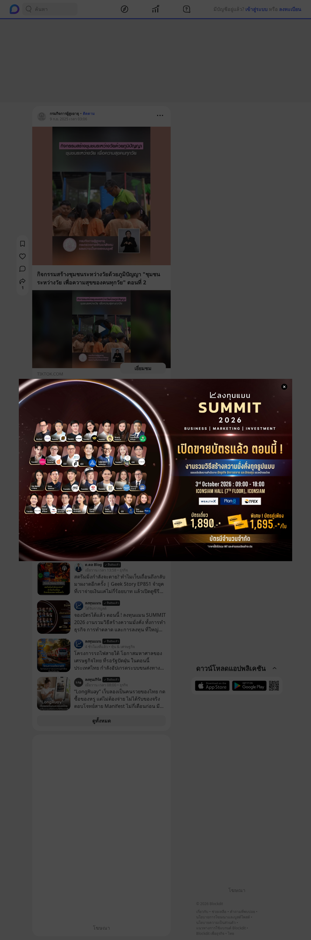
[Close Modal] (284, 387)
